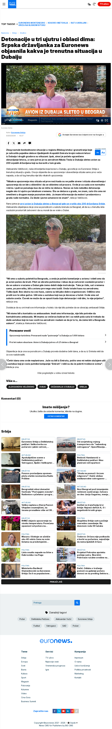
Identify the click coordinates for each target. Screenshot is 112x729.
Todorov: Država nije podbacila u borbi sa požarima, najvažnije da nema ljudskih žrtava (93, 539)
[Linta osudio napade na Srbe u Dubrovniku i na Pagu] (10, 555)
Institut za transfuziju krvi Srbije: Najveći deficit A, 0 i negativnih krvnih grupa (91, 507)
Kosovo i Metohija (58, 23)
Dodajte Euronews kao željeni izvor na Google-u (83, 135)
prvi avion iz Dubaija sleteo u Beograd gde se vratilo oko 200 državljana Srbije (62, 203)
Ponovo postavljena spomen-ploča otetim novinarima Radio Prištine (37, 476)
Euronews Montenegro (32, 23)
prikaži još (56, 582)
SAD (64, 626)
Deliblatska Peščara (40, 619)
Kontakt (78, 677)
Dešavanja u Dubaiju (62, 387)
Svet (23, 665)
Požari (76, 626)
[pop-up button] (102, 120)
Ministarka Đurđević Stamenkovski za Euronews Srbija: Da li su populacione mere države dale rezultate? (36, 571)
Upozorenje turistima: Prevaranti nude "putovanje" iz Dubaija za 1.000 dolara (46, 335)
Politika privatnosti (83, 669)
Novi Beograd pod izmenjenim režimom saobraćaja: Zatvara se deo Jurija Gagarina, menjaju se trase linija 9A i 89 (93, 492)
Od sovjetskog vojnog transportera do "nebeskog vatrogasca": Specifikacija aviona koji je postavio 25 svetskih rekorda (91, 444)
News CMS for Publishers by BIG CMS (56, 725)
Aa (98, 152)
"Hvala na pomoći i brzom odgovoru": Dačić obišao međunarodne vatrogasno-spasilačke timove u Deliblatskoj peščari (91, 476)
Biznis (23, 669)
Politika (81, 455)
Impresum (79, 658)
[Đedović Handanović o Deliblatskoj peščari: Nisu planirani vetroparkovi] (66, 460)
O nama (78, 662)
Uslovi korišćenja (82, 665)
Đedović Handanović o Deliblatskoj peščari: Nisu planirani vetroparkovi (90, 460)
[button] (56, 94)
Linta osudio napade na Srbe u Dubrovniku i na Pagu (37, 553)
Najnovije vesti (52, 662)
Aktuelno (26, 455)
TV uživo (49, 658)
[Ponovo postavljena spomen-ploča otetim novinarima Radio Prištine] (10, 476)
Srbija (14, 33)
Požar (22, 619)
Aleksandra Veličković (21, 387)
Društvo (23, 33)
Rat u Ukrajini (78, 23)
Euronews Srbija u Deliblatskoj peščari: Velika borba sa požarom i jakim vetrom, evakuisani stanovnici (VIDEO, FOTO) (37, 444)
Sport (23, 677)
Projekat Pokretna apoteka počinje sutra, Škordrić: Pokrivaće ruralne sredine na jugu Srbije (92, 555)
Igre (47, 669)
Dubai (42, 387)
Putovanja (25, 685)
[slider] (56, 116)
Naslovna (5, 33)
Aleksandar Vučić (63, 619)
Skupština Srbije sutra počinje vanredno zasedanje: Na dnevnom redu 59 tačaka (92, 523)
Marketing (79, 673)
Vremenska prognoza (55, 665)
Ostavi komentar (56, 416)
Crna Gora (25, 697)
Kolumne (25, 689)
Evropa (24, 662)
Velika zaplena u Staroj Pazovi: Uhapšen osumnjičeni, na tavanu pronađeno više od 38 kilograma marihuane (37, 507)
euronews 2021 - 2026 (55, 723)
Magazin (25, 681)
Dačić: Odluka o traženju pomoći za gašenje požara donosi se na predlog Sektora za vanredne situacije (92, 571)
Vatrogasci (51, 626)
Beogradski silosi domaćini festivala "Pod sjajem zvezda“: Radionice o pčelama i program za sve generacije (38, 492)
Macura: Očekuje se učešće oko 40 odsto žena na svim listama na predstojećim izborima (36, 539)
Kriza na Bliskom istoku (32, 25)
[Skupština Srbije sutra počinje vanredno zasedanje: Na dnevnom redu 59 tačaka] (66, 523)
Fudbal (37, 626)
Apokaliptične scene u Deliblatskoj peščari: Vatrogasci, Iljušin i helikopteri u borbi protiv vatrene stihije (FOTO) (37, 460)
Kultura (24, 673)
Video (24, 693)
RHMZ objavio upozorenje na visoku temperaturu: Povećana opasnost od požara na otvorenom (38, 523)
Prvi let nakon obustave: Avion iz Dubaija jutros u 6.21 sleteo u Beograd (43, 342)
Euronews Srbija (85, 619)
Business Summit (28, 701)
